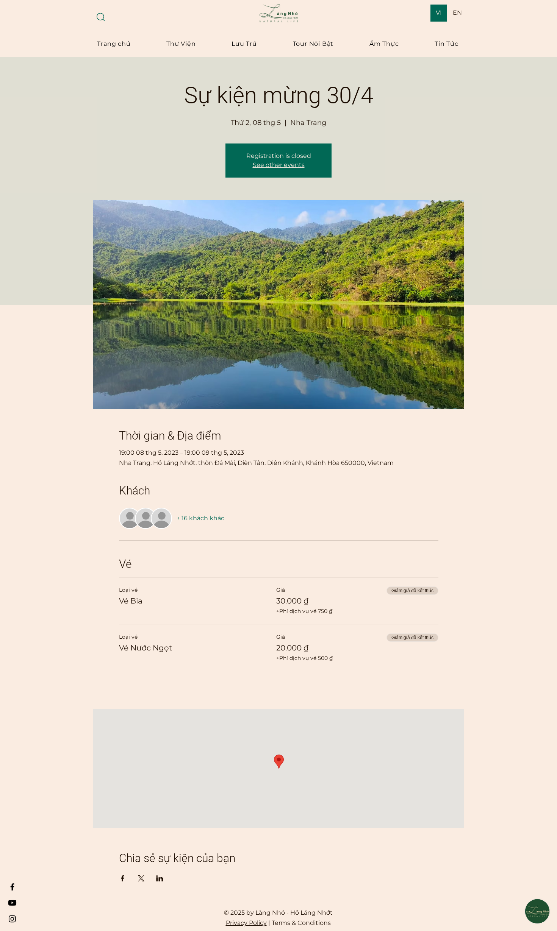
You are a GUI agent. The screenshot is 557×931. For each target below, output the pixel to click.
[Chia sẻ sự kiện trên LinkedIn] (159, 878)
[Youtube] (12, 903)
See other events (279, 164)
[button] (101, 16)
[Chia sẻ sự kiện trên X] (141, 878)
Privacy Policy (246, 922)
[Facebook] (12, 887)
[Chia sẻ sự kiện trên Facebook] (122, 878)
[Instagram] (12, 918)
